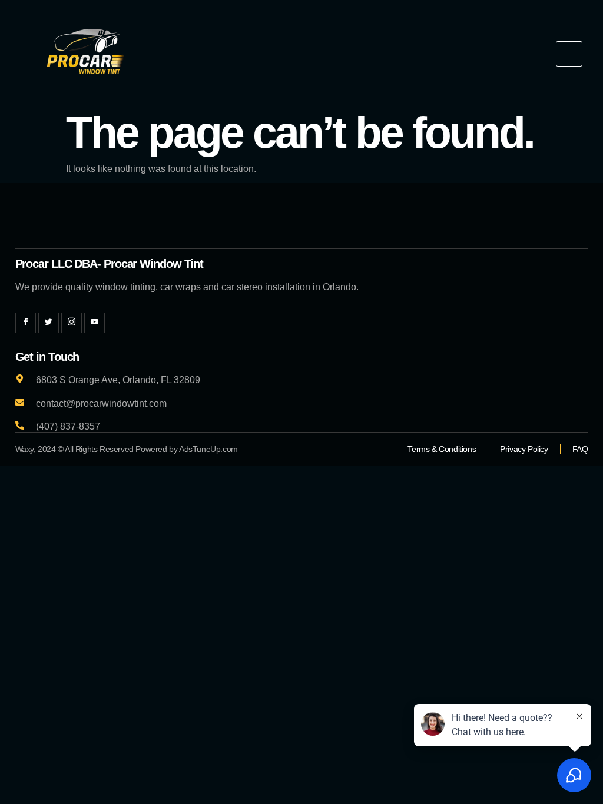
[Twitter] (48, 323)
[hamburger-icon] (569, 54)
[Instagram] (71, 323)
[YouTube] (94, 323)
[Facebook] (25, 323)
